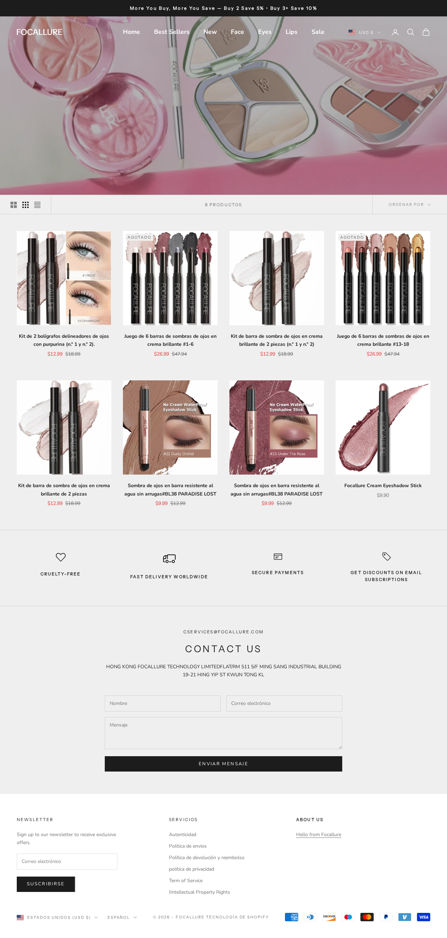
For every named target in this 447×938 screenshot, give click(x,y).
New (210, 32)
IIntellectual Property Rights (199, 892)
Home (131, 32)
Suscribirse (46, 884)
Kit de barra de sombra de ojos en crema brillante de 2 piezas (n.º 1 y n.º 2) (277, 340)
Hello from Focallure (318, 834)
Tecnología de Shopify (237, 917)
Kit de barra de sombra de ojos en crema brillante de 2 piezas (64, 489)
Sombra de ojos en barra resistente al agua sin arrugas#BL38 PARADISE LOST (170, 489)
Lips (292, 32)
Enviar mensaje (223, 764)
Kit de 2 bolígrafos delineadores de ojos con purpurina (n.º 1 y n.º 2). (64, 340)
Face (237, 32)
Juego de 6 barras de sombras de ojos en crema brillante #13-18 (383, 340)
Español (119, 917)
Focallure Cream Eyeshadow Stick (383, 485)
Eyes (265, 32)
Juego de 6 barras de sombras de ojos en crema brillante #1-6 (170, 340)
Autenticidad (182, 834)
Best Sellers (172, 32)
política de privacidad (191, 869)
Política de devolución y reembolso (206, 857)
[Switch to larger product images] (13, 204)
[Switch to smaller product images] (25, 204)
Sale (318, 32)
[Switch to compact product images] (37, 204)
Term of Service (186, 880)
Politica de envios (188, 846)
